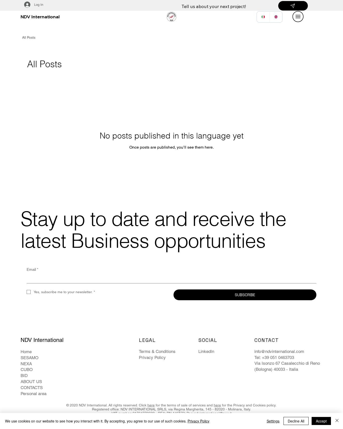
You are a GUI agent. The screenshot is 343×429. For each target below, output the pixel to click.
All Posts (28, 37)
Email (32, 269)
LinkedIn (206, 351)
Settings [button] (273, 420)
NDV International (40, 17)
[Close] (337, 421)
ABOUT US (31, 381)
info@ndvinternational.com (279, 351)
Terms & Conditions (157, 351)
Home (26, 351)
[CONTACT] (293, 6)
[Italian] (263, 17)
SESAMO (29, 357)
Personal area (33, 393)
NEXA (26, 363)
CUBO (27, 369)
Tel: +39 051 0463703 (274, 357)
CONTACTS (32, 387)
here (151, 405)
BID (24, 375)
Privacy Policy (152, 357)
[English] (275, 17)
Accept (321, 420)
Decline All (296, 420)
